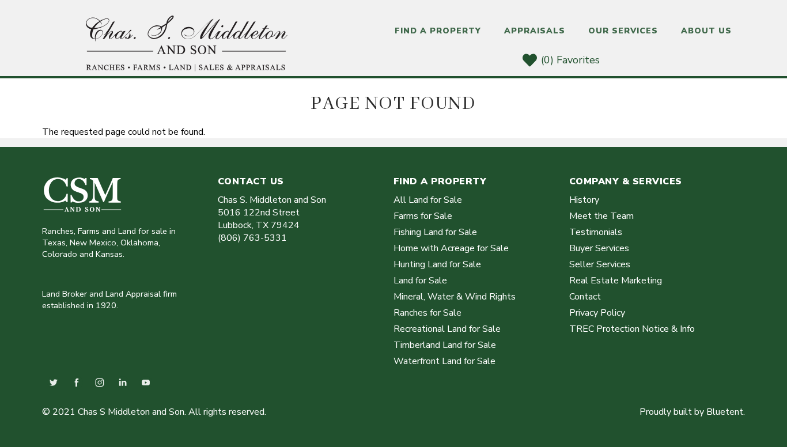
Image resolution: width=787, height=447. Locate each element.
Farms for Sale (423, 216)
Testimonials (595, 232)
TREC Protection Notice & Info (632, 329)
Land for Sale (420, 280)
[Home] (186, 68)
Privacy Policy (597, 312)
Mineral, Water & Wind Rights (455, 296)
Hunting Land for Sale (437, 264)
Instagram (99, 382)
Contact (585, 296)
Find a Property (438, 31)
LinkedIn (122, 382)
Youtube (145, 382)
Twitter (53, 382)
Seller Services (599, 264)
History (584, 200)
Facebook (76, 382)
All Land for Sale (428, 200)
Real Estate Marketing (615, 280)
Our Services (623, 31)
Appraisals (534, 31)
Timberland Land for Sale (445, 345)
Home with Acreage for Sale (451, 248)
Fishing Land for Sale (435, 232)
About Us (706, 31)
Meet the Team (601, 216)
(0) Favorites (570, 60)
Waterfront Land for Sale (444, 361)
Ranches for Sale (427, 312)
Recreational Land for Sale (447, 329)
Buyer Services (599, 248)
